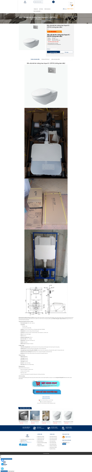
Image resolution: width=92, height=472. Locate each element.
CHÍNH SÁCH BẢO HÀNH (46, 396)
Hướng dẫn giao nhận (40, 439)
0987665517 (53, 53)
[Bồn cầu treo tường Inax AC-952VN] (46, 416)
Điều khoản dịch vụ (40, 441)
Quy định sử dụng (52, 448)
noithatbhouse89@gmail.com (27, 442)
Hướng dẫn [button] (39, 434)
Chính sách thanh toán (53, 436)
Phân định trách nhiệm (53, 447)
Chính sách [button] (52, 434)
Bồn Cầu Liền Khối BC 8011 (35, 421)
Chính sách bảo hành (53, 444)
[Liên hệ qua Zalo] (2, 464)
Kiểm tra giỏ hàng (11, 471)
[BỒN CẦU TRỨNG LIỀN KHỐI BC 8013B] (23, 416)
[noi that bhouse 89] (25, 1)
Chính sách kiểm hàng (53, 439)
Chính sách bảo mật (53, 442)
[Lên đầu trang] (76, 469)
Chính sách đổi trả (52, 441)
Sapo (48, 453)
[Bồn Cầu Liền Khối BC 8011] (35, 416)
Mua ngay (66, 52)
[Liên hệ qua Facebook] (2, 460)
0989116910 (70, 9)
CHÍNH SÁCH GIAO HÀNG (46, 398)
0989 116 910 (25, 441)
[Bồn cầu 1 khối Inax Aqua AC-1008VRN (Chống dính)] (57, 416)
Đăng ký (64, 444)
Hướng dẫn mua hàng (40, 436)
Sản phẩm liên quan (25, 408)
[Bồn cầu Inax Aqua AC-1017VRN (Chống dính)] (68, 416)
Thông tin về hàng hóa (40, 445)
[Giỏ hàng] (71, 6)
